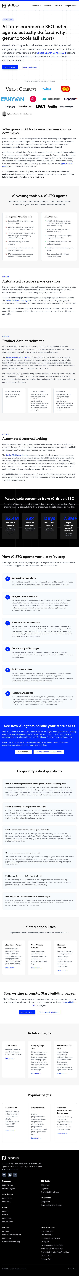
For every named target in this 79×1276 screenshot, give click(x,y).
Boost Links (6, 1238)
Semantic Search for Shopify (51, 1205)
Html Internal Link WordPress (52, 1249)
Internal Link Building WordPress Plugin (55, 1252)
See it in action (10, 67)
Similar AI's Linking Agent (16, 455)
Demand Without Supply (11, 1242)
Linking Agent (46, 737)
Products (35, 6)
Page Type (45, 1189)
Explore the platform (29, 67)
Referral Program (8, 1189)
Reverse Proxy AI (47, 1235)
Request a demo (23, 752)
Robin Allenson (7, 1185)
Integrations (70, 6)
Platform (5, 1231)
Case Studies (7, 1198)
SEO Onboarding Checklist (50, 1238)
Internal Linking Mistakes (50, 1192)
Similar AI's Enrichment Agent (18, 357)
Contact (5, 1215)
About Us (5, 1211)
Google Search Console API (51, 52)
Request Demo (7, 1222)
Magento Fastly (46, 1259)
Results (47, 6)
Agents (57, 6)
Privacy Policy (7, 1218)
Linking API (45, 1242)
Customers (6, 1202)
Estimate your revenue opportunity (48, 752)
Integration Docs (47, 1231)
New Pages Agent (19, 734)
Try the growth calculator (48, 1012)
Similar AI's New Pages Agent (18, 300)
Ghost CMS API (46, 1255)
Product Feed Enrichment (11, 1235)
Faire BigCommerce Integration (52, 1245)
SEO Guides (45, 1185)
